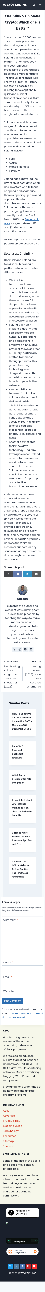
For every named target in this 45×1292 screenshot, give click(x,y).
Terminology (11, 1131)
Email (7, 977)
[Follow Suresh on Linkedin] (25, 649)
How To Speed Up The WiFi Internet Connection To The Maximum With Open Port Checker (22, 721)
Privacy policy (11, 1121)
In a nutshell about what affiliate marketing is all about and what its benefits (22, 807)
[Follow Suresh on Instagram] (19, 649)
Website (8, 991)
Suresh (22, 599)
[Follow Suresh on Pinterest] (31, 649)
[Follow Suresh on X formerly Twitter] (14, 649)
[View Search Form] (34, 5)
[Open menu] (39, 5)
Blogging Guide (12, 1126)
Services (8, 1146)
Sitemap (8, 1141)
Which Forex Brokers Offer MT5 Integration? (22, 779)
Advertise (9, 1116)
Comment (10, 920)
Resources (9, 1136)
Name (8, 962)
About (6, 1110)
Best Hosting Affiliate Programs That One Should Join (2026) (12, 674)
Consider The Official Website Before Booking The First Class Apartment (20, 869)
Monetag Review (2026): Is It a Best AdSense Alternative (33, 674)
